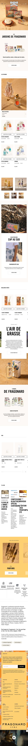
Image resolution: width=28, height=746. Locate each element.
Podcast (15, 690)
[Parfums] (11, 553)
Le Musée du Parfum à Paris (8, 716)
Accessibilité (16, 711)
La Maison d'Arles (6, 714)
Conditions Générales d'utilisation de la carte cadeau (7, 691)
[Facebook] (12, 727)
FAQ (3, 681)
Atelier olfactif (5, 709)
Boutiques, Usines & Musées (19, 683)
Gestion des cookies (6, 696)
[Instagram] (10, 727)
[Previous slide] (23, 472)
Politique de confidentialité (8, 694)
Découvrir (14, 65)
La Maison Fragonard (7, 642)
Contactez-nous (17, 694)
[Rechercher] (4, 3)
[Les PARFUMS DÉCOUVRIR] (11, 553)
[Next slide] (25, 472)
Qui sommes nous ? (18, 681)
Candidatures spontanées (19, 706)
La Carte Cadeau (6, 645)
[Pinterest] (14, 727)
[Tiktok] (16, 727)
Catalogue (16, 692)
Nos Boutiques (18, 642)
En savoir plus (14, 352)
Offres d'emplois (17, 708)
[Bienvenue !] (14, 3)
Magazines (16, 688)
